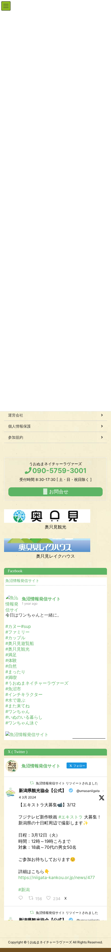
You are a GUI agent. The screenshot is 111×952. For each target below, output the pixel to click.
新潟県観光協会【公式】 (42, 790)
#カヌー (13, 626)
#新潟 (24, 889)
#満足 (11, 654)
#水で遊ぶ (15, 700)
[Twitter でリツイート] (32, 783)
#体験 (11, 660)
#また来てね (17, 705)
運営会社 (15, 415)
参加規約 (15, 437)
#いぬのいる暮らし (24, 717)
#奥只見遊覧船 (19, 643)
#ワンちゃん (17, 711)
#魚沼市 (13, 688)
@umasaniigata (88, 791)
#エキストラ (70, 817)
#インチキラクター (24, 694)
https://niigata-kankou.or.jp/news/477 (56, 877)
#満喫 (11, 677)
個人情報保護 (19, 426)
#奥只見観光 (17, 649)
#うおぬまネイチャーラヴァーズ (36, 683)
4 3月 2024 (27, 797)
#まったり (15, 671)
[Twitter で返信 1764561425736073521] (22, 898)
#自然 (11, 666)
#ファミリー (17, 632)
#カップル (15, 637)
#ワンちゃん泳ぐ (21, 722)
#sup (26, 626)
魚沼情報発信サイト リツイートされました (67, 783)
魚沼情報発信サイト (22, 581)
